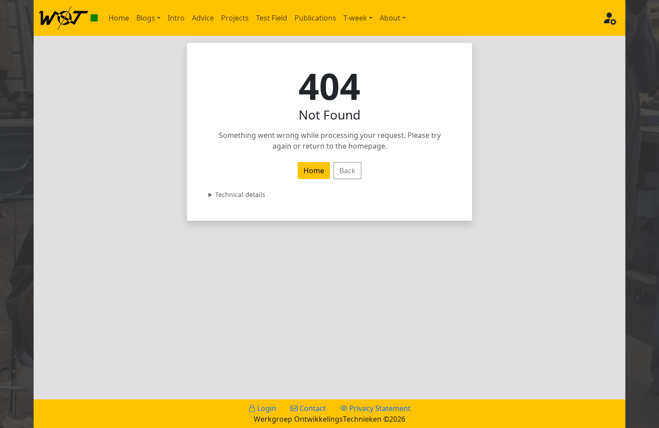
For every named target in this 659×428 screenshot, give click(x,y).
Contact (312, 408)
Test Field (271, 18)
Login (266, 408)
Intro (176, 18)
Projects (235, 18)
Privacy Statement (379, 408)
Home (118, 18)
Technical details (240, 194)
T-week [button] (355, 18)
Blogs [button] (145, 18)
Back (347, 170)
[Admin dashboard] (609, 18)
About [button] (390, 18)
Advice (203, 18)
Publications (315, 18)
